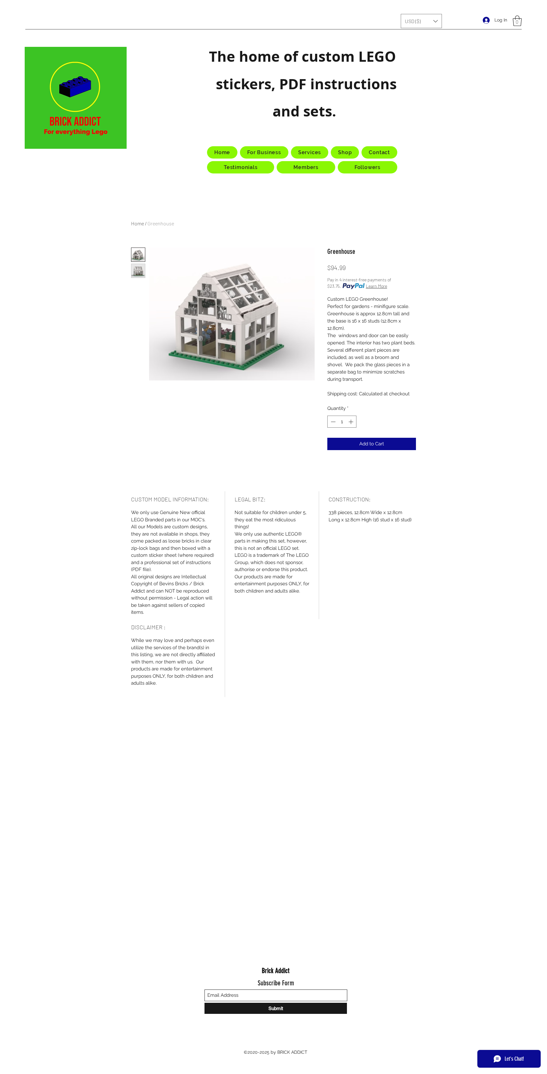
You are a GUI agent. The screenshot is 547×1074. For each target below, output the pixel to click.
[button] (421, 21)
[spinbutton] (342, 422)
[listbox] (421, 21)
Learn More (376, 286)
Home (137, 223)
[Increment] (351, 422)
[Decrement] (332, 422)
